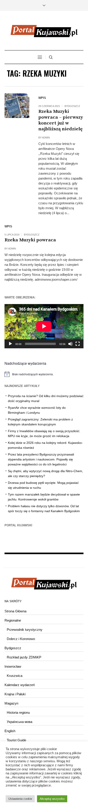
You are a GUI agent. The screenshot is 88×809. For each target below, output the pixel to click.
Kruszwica (14, 676)
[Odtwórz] (10, 344)
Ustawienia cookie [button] (20, 798)
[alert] (44, 374)
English (10, 731)
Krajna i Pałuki (15, 694)
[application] (44, 326)
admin (46, 137)
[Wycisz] (70, 344)
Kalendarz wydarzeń (20, 685)
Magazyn (11, 703)
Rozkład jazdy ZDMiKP (24, 657)
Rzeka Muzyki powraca (30, 240)
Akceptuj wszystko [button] (52, 798)
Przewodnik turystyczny (24, 629)
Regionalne (13, 620)
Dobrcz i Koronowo (21, 639)
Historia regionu (18, 712)
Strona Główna (15, 611)
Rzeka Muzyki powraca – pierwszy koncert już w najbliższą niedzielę (60, 120)
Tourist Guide (16, 740)
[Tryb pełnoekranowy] (77, 344)
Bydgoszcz (72, 106)
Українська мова (19, 722)
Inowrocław (13, 666)
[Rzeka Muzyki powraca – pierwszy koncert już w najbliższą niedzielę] (17, 105)
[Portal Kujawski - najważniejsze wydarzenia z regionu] (44, 31)
